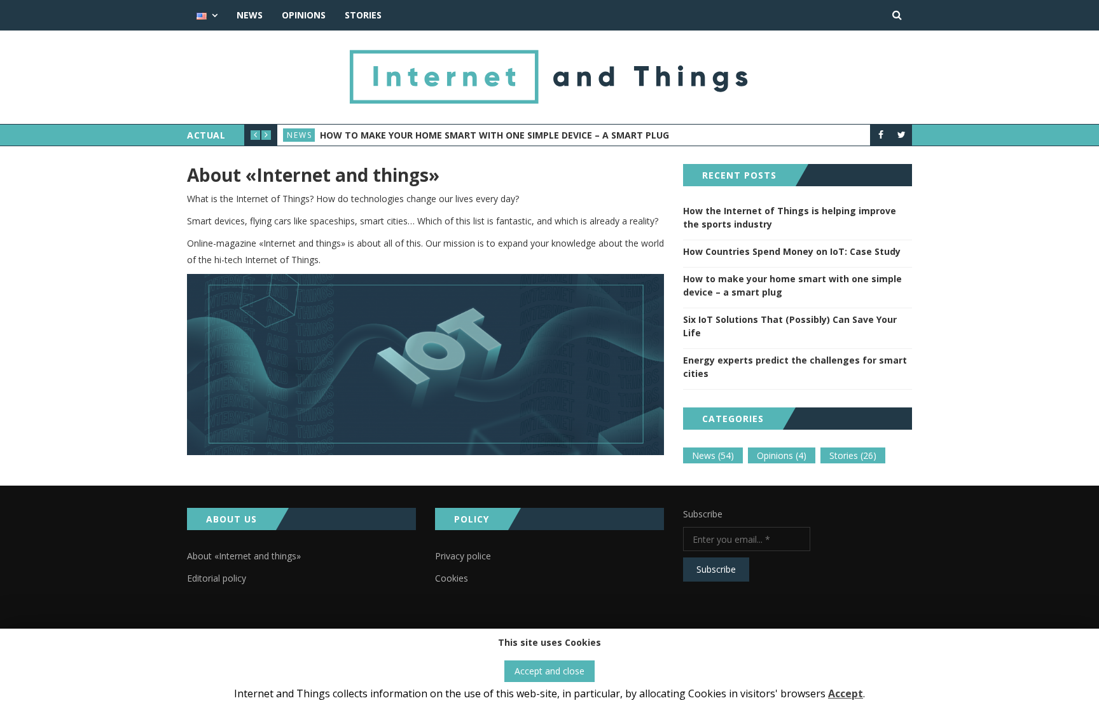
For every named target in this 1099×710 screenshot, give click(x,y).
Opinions (304, 15)
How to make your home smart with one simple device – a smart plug (494, 135)
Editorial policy (216, 578)
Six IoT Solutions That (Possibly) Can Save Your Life (790, 326)
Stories (363, 15)
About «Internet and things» (244, 556)
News (250, 15)
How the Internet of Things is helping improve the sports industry (789, 217)
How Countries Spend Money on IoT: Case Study (792, 251)
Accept (845, 693)
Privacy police (463, 556)
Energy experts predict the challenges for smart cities (795, 366)
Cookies (451, 578)
